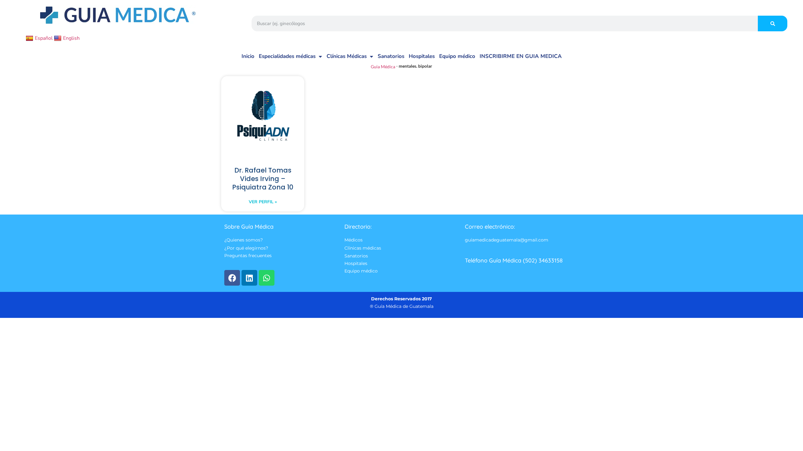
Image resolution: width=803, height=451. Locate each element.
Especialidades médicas (287, 56)
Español (44, 38)
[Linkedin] (249, 278)
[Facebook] (232, 278)
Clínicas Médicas (347, 56)
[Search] (772, 23)
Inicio (248, 56)
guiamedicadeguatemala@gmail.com (506, 240)
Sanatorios (391, 56)
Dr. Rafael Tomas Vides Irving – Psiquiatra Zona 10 (262, 179)
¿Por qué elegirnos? (246, 248)
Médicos (353, 240)
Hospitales (422, 56)
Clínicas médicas (362, 248)
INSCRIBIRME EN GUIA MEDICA (521, 56)
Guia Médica (383, 66)
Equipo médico (457, 56)
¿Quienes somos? (243, 240)
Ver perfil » (263, 202)
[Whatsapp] (266, 278)
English (71, 38)
